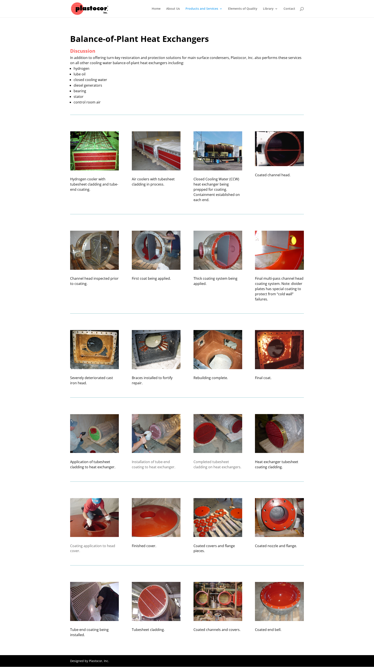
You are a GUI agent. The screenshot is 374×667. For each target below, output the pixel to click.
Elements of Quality (242, 9)
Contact (289, 9)
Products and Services (201, 9)
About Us (173, 9)
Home (156, 9)
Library (268, 9)
